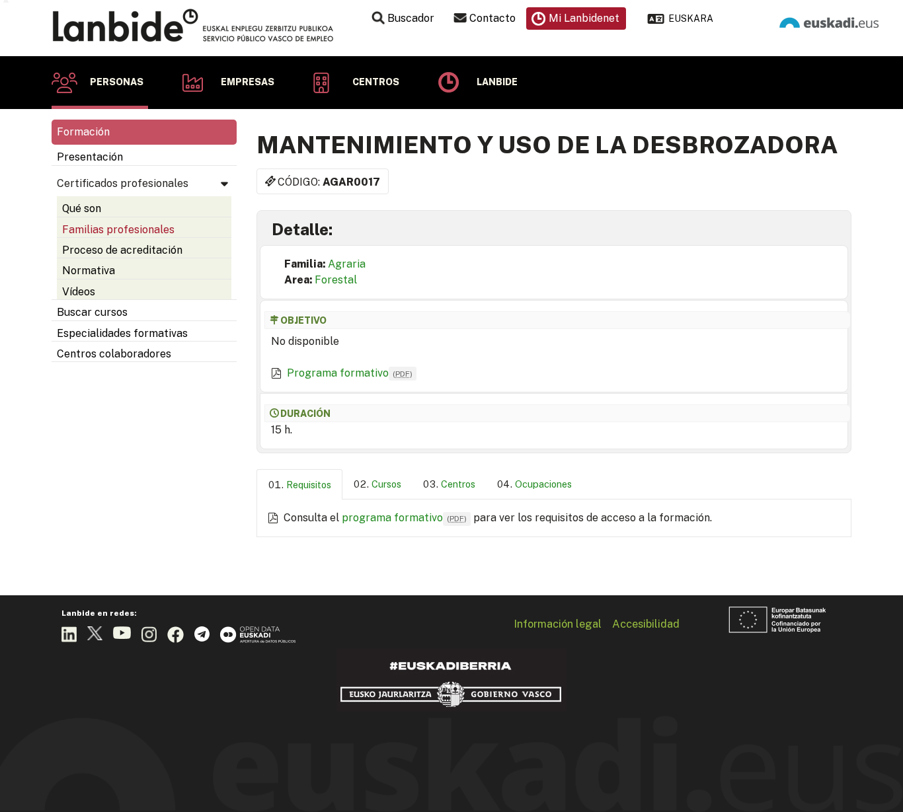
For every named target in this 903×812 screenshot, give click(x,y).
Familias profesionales (118, 229)
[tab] (299, 484)
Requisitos (308, 484)
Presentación (90, 157)
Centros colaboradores (114, 354)
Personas (116, 82)
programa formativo (404, 517)
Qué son (81, 208)
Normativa (88, 270)
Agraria (347, 264)
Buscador (410, 18)
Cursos (386, 484)
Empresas (247, 82)
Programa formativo (349, 373)
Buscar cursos (92, 312)
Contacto (492, 18)
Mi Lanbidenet (584, 18)
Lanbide (497, 82)
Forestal (336, 280)
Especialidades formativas (122, 333)
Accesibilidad (646, 623)
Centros (375, 82)
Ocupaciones (543, 484)
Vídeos (78, 291)
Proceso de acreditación (122, 250)
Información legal (558, 623)
